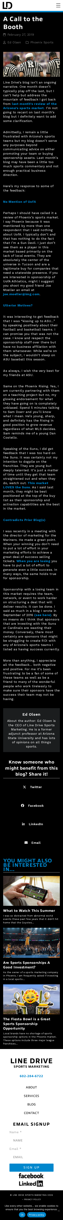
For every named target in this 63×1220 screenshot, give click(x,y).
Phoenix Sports (42, 42)
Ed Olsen (14, 42)
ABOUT (31, 1087)
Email (15, 1149)
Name (15, 1132)
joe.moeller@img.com (21, 294)
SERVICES (31, 1096)
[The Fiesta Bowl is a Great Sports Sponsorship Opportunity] (31, 999)
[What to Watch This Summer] (31, 890)
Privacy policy (36, 1214)
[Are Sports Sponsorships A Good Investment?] (31, 942)
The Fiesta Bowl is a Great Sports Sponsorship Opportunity (26, 1023)
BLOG (31, 1104)
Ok (22, 1214)
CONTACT (31, 1113)
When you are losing (33, 561)
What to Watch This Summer (29, 910)
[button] (31, 787)
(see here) (42, 615)
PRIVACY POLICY (32, 1199)
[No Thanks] (58, 1210)
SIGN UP (31, 1167)
